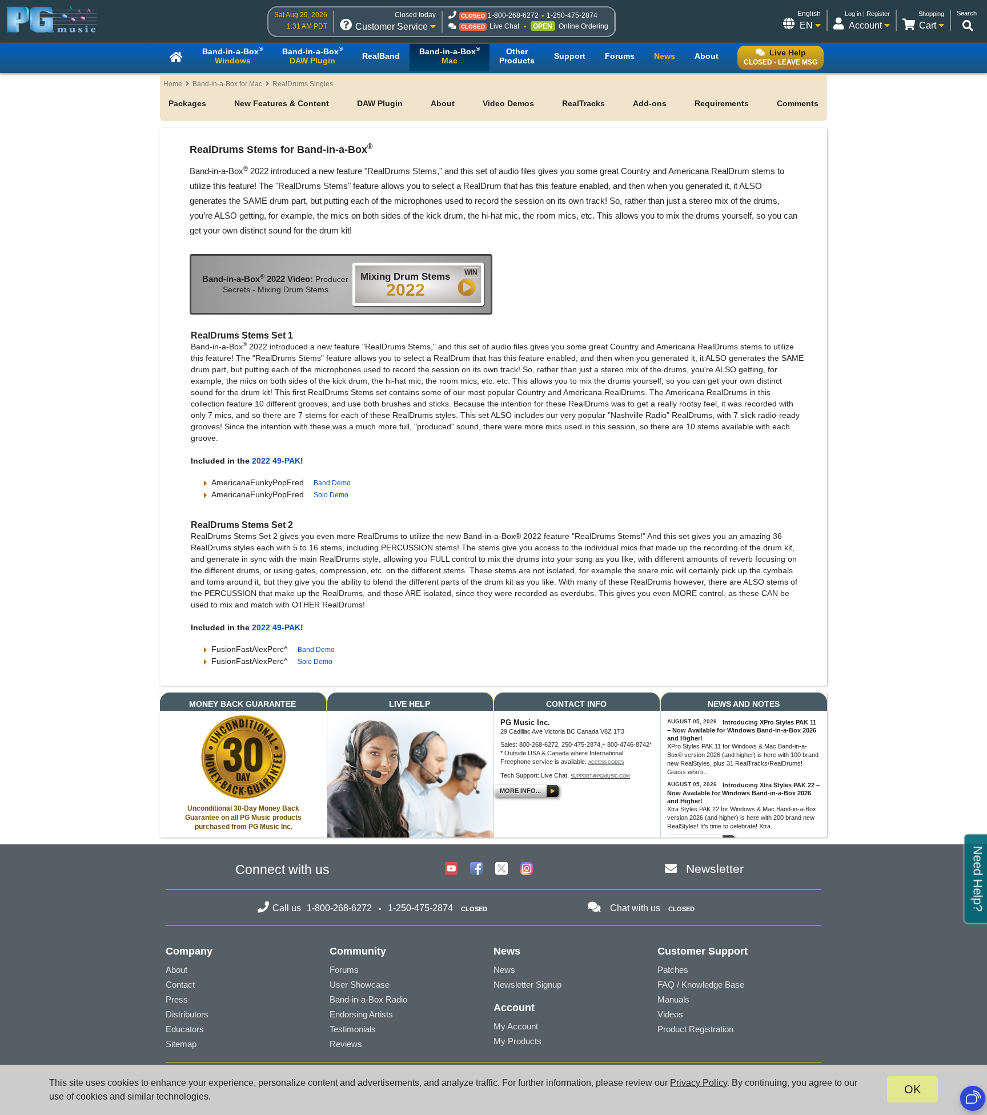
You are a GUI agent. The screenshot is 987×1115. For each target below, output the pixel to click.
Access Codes (606, 762)
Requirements (722, 103)
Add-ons (650, 103)
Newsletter (715, 868)
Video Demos (508, 103)
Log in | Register (867, 13)
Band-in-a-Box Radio (368, 999)
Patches (672, 970)
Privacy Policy (698, 1083)
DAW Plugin (380, 103)
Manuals (673, 999)
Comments (798, 103)
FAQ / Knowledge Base (700, 984)
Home (172, 84)
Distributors (187, 1014)
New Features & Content (281, 103)
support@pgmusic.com (600, 776)
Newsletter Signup (527, 984)
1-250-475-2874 (572, 15)
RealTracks (583, 103)
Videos (670, 1014)
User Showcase (360, 984)
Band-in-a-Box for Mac (227, 84)
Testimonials (353, 1029)
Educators (185, 1029)
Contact (180, 984)
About (443, 103)
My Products (517, 1041)
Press (177, 999)
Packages (187, 103)
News (504, 970)
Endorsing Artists (361, 1014)
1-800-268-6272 (513, 15)
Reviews (346, 1044)
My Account (516, 1026)
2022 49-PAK (276, 460)
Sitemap (181, 1044)
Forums (344, 970)
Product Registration (695, 1029)
